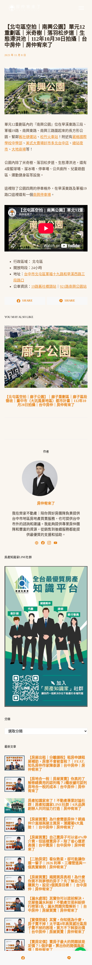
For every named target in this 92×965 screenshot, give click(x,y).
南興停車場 (42, 195)
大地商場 (19, 149)
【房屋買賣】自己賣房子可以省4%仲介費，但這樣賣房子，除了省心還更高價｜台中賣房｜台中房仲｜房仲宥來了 (57, 843)
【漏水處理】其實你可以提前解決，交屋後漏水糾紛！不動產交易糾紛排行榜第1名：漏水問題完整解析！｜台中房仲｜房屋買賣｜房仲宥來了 (57, 904)
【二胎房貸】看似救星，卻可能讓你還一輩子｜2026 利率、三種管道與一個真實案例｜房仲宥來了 (57, 863)
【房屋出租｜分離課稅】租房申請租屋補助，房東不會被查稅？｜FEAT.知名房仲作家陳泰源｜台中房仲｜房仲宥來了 (56, 763)
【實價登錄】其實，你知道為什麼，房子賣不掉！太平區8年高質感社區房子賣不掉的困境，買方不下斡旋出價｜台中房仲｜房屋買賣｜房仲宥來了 (57, 926)
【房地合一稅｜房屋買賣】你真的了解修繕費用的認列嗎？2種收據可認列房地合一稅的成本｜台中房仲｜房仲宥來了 (57, 785)
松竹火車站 (49, 137)
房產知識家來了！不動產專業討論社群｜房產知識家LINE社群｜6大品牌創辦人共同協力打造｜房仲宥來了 (56, 804)
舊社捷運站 (28, 137)
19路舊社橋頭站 (43, 286)
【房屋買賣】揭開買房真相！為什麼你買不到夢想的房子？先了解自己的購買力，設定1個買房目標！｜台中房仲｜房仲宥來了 (57, 883)
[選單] (81, 8)
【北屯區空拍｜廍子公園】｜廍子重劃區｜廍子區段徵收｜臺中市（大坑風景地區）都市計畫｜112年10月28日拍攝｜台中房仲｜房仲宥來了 (46, 401)
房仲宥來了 (46, 503)
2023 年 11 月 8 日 (15, 55)
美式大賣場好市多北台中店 (47, 143)
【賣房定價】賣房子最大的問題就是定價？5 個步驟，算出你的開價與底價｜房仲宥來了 (56, 946)
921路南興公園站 (73, 286)
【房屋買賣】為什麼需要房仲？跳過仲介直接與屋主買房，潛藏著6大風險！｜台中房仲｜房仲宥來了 (56, 823)
